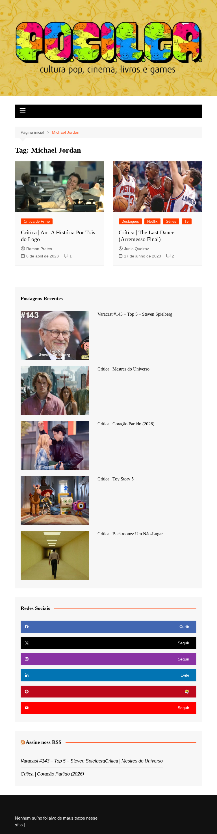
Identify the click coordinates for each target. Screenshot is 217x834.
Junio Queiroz (136, 248)
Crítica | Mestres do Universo (123, 369)
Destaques (130, 221)
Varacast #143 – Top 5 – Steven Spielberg (134, 314)
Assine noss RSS (43, 742)
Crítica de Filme (37, 221)
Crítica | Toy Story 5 (115, 478)
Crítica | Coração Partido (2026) (125, 423)
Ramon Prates (39, 248)
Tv (187, 221)
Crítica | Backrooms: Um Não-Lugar (130, 533)
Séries (171, 221)
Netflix (152, 221)
